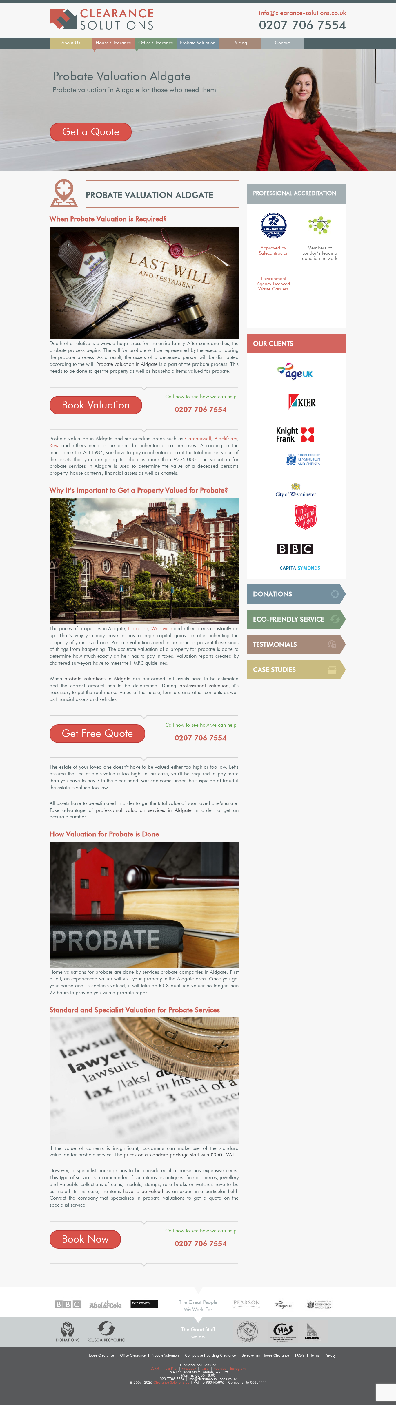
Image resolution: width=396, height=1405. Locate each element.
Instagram (238, 1368)
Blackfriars (226, 438)
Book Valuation (96, 405)
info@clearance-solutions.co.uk (302, 13)
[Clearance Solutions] (101, 28)
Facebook (188, 1368)
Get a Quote (90, 132)
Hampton (138, 628)
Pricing (240, 43)
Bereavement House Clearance (265, 1355)
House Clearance (113, 43)
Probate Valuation (198, 43)
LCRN (154, 1368)
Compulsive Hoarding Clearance (210, 1355)
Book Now (85, 1239)
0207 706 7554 (302, 25)
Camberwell (198, 438)
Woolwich (161, 628)
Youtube (220, 1368)
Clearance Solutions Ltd (171, 1382)
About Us (70, 43)
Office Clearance (155, 43)
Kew (54, 445)
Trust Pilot (170, 1368)
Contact (282, 43)
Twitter (205, 1368)
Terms (314, 1355)
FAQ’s (299, 1355)
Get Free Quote (97, 733)
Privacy (330, 1355)
